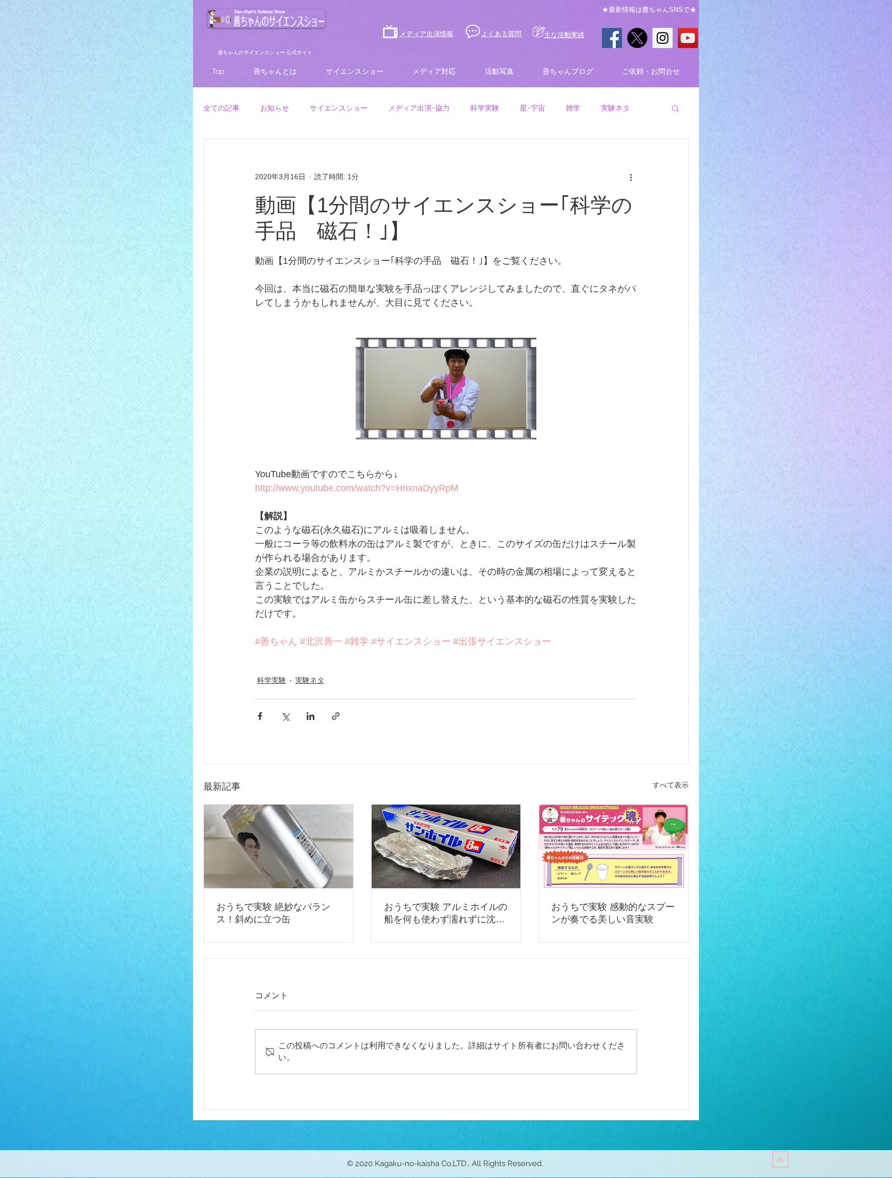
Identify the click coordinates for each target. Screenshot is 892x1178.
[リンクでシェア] (336, 716)
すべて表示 (670, 785)
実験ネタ (615, 108)
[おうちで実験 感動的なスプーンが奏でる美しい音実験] (613, 846)
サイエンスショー (339, 108)
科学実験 (484, 108)
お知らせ (274, 108)
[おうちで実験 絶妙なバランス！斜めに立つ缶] (278, 846)
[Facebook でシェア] (260, 716)
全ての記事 (221, 108)
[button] (675, 108)
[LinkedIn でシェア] (310, 716)
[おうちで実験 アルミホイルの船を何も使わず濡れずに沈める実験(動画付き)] (446, 846)
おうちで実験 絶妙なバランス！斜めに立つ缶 (273, 913)
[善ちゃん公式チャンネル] (688, 38)
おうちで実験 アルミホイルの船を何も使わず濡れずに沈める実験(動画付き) (445, 913)
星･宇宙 (532, 108)
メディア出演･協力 (419, 108)
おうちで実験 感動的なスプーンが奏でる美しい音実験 (613, 913)
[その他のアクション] (631, 176)
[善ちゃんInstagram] (662, 38)
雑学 (573, 108)
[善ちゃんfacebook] (612, 38)
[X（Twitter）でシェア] (285, 716)
